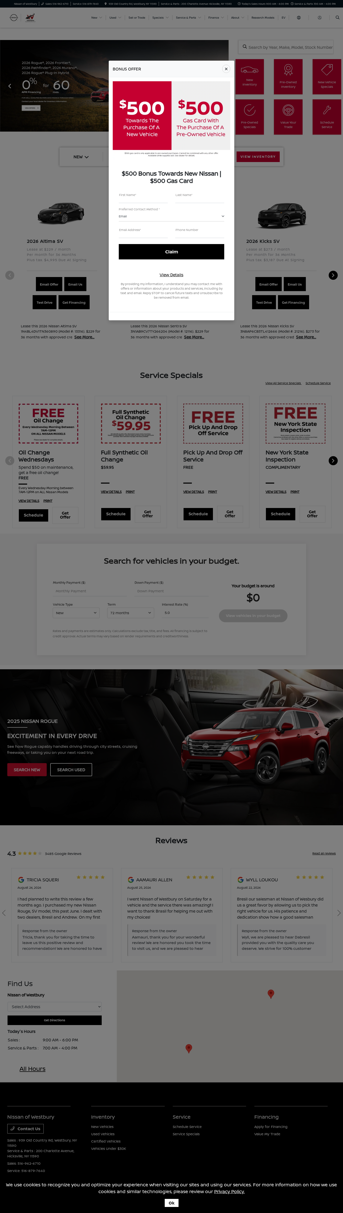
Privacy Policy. (229, 1191)
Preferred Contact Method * (139, 209)
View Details (171, 275)
